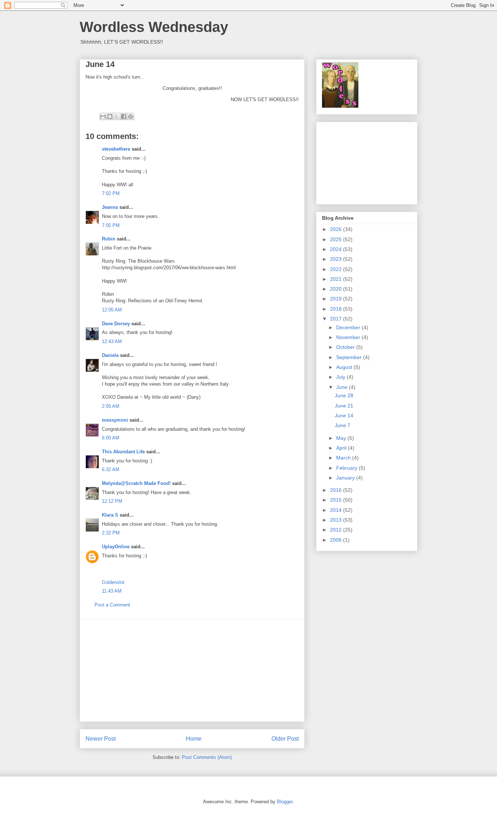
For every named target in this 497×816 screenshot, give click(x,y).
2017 (336, 319)
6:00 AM (110, 438)
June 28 (344, 395)
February (347, 468)
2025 (336, 239)
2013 (336, 520)
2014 (336, 510)
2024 (336, 249)
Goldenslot (113, 582)
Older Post (285, 739)
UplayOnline (116, 546)
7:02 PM (111, 193)
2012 (336, 530)
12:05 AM (112, 310)
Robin (108, 239)
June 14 (344, 415)
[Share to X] (116, 116)
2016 (336, 490)
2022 (336, 269)
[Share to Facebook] (123, 116)
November (349, 337)
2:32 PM (111, 533)
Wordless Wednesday (154, 27)
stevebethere (116, 149)
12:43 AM (112, 341)
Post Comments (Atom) (207, 757)
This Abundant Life (123, 451)
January (346, 478)
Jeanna (110, 207)
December (349, 327)
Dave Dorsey (116, 323)
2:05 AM (110, 406)
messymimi (115, 420)
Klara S (110, 515)
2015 (336, 500)
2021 (336, 279)
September (349, 357)
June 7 (342, 425)
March (344, 458)
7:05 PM (111, 225)
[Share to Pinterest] (130, 116)
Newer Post (101, 739)
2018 (336, 309)
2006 (336, 540)
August (345, 367)
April (342, 448)
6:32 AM (110, 469)
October (346, 347)
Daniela (110, 355)
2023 (336, 259)
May (341, 438)
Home (194, 739)
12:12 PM (112, 501)
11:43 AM (112, 591)
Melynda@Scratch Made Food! (136, 483)
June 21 (344, 406)
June (342, 387)
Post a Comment (112, 605)
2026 (336, 229)
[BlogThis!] (110, 116)
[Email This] (103, 116)
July (341, 377)
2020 (336, 289)
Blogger (285, 801)
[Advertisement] (192, 670)
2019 (336, 299)
